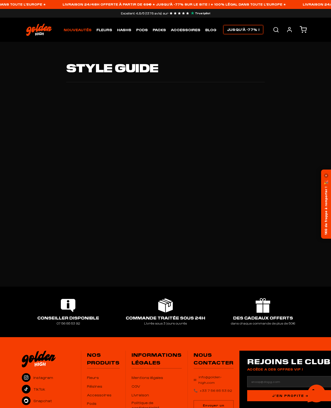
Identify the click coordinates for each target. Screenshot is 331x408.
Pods (142, 30)
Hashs (124, 30)
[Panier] (303, 29)
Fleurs (104, 30)
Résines (94, 386)
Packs (159, 30)
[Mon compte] (289, 30)
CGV (136, 386)
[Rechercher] (276, 30)
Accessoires (185, 30)
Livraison (140, 395)
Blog (210, 30)
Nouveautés (78, 30)
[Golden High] (48, 359)
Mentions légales (147, 377)
